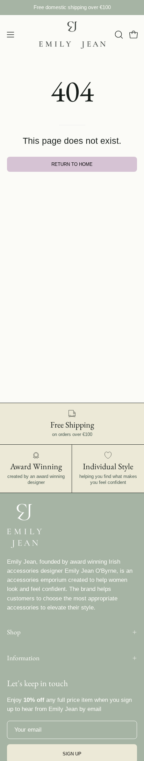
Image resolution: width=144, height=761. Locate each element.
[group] (72, 7)
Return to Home (72, 164)
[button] (118, 35)
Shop (14, 632)
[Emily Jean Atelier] (72, 34)
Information (23, 658)
